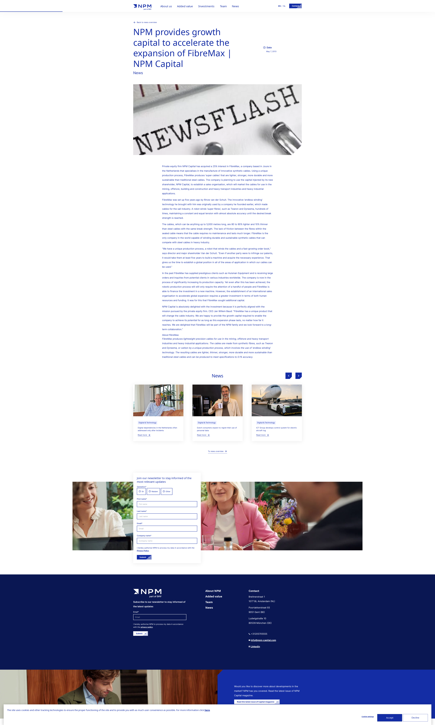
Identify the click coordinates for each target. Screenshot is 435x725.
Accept (389, 717)
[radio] (141, 491)
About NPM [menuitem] (213, 591)
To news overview (216, 451)
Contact (295, 6)
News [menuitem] (209, 607)
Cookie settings (368, 716)
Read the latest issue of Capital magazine (255, 702)
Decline (415, 718)
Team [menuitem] (209, 602)
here (207, 710)
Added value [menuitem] (213, 596)
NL (284, 6)
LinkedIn (255, 646)
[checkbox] (167, 491)
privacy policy (147, 627)
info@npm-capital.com (263, 640)
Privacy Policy (143, 551)
